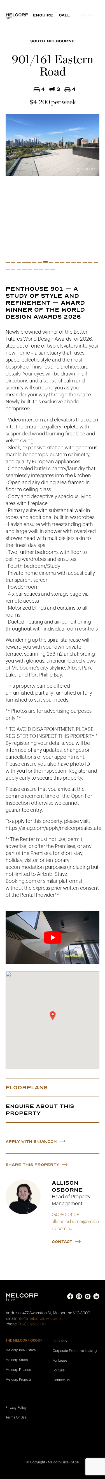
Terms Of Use (16, 1417)
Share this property (32, 1164)
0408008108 (65, 1215)
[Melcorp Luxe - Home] (19, 16)
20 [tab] (19, 270)
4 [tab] (24, 262)
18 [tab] (8, 270)
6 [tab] (34, 262)
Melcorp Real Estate (21, 1350)
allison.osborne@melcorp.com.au (75, 1225)
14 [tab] (79, 262)
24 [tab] (41, 270)
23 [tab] (36, 270)
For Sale (59, 1370)
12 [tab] (68, 262)
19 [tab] (13, 270)
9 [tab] (51, 262)
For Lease (60, 1360)
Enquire (43, 15)
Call (64, 15)
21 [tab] (24, 270)
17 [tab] (96, 262)
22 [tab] (30, 270)
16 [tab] (90, 262)
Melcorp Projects (19, 1379)
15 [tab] (85, 262)
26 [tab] (52, 270)
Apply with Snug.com (31, 1141)
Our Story (60, 1340)
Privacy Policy (16, 1407)
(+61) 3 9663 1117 (32, 1324)
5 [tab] (29, 262)
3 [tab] (19, 262)
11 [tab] (62, 262)
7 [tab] (40, 262)
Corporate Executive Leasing (75, 1350)
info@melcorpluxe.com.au (40, 1318)
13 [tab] (73, 262)
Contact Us (61, 1379)
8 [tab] (45, 262)
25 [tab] (47, 270)
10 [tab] (57, 262)
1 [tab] (8, 262)
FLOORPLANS (27, 1087)
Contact (62, 1241)
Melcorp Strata (17, 1359)
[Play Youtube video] (52, 937)
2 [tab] (13, 262)
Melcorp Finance (18, 1369)
